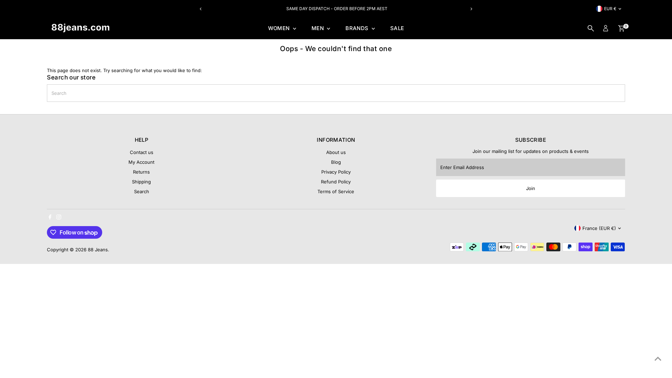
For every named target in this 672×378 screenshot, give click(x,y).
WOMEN (279, 28)
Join (530, 188)
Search (141, 191)
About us (336, 152)
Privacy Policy (336, 172)
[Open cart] (621, 28)
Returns (141, 172)
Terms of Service (335, 191)
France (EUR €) (599, 228)
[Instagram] (59, 217)
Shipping (141, 181)
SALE (397, 28)
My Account (141, 162)
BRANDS (357, 28)
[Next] (471, 9)
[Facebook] (50, 217)
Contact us (141, 152)
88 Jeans (98, 249)
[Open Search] (591, 28)
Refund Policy (336, 181)
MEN (319, 28)
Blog (336, 162)
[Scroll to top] (658, 359)
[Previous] (201, 9)
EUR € (610, 8)
